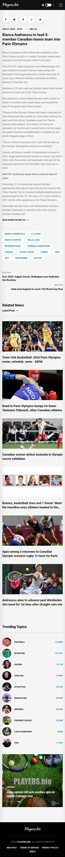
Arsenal (19, 709)
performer (21, 258)
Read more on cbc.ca (14, 220)
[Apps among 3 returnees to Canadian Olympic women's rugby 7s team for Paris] (32, 530)
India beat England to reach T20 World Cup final (37, 289)
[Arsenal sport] (6, 709)
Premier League (23, 720)
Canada (9, 252)
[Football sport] (6, 642)
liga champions (23, 731)
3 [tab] (19, 801)
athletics (20, 687)
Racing (18, 664)
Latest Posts (8, 310)
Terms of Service (29, 847)
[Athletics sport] (6, 686)
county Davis (26, 252)
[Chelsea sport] (6, 675)
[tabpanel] (32, 780)
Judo (57, 252)
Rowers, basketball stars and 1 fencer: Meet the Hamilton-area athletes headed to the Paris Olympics (32, 507)
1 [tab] (8, 801)
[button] (5, 19)
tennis (44, 252)
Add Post (12, 847)
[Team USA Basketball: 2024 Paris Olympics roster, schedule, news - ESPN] (32, 336)
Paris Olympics (13, 240)
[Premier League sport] (6, 720)
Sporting (19, 653)
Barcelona (20, 698)
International (13, 246)
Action (38, 258)
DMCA (33, 851)
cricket (11, 787)
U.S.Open (36, 234)
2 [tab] (14, 801)
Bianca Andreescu (15, 234)
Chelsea (19, 675)
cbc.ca (33, 29)
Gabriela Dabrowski (38, 246)
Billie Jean (34, 240)
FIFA (16, 743)
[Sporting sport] (6, 653)
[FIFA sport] (6, 742)
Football (19, 642)
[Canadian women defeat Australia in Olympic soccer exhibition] (32, 433)
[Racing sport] (6, 664)
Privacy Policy (50, 847)
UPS (7, 258)
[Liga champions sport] (6, 731)
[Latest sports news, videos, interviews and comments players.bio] (10, 5)
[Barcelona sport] (6, 698)
